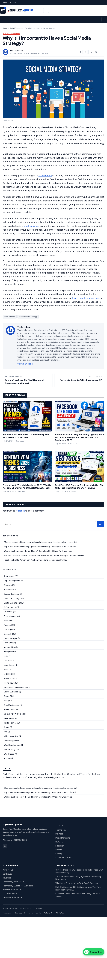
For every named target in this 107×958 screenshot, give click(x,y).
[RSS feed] (5, 846)
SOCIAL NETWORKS (12, 714)
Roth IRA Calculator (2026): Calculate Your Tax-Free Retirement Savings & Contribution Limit (44, 555)
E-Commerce (10, 607)
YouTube (8, 758)
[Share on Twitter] (85, 52)
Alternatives (9, 576)
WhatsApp (60, 913)
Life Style (8, 660)
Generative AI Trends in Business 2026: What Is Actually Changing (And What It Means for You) (27, 486)
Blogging (8, 585)
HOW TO (8, 643)
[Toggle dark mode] (46, 10)
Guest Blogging (10, 638)
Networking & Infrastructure (16, 687)
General (7, 634)
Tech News (9, 718)
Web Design (9, 740)
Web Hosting (9, 749)
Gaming (7, 629)
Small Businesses (11, 705)
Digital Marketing (16, 28)
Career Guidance (11, 594)
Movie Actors (10, 678)
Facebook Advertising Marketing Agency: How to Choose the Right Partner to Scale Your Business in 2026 (79, 437)
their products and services (85, 298)
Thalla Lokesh (16, 50)
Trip (5, 732)
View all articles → (25, 364)
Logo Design (9, 665)
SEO (6, 701)
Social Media (9, 709)
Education (8, 612)
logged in (20, 510)
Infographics (9, 647)
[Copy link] (101, 52)
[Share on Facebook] (80, 52)
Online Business (11, 692)
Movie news (9, 683)
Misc (6, 669)
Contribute (7, 874)
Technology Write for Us (13, 882)
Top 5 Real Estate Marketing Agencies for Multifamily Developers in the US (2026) (40, 546)
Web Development (12, 745)
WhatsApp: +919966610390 (15, 840)
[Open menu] (104, 19)
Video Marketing (11, 736)
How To (38, 913)
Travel (6, 727)
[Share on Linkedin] (90, 52)
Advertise (7, 878)
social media (45, 175)
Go (100, 524)
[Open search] (39, 10)
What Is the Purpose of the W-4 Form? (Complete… (77, 883)
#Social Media (9, 317)
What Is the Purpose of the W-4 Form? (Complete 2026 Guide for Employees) (38, 551)
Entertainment (10, 616)
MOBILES (8, 674)
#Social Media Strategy (28, 317)
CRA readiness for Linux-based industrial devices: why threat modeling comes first (40, 542)
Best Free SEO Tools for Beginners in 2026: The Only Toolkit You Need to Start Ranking (79, 486)
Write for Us (8, 870)
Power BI (8, 696)
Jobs (6, 656)
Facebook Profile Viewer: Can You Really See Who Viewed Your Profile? (26, 436)
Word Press (9, 754)
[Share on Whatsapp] (96, 52)
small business (31, 226)
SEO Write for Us (10, 894)
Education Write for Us (12, 898)
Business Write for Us (12, 890)
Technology (9, 723)
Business (8, 589)
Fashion (7, 620)
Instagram (8, 652)
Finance (7, 625)
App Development (12, 581)
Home (5, 28)
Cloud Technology (12, 598)
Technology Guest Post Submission (18, 886)
